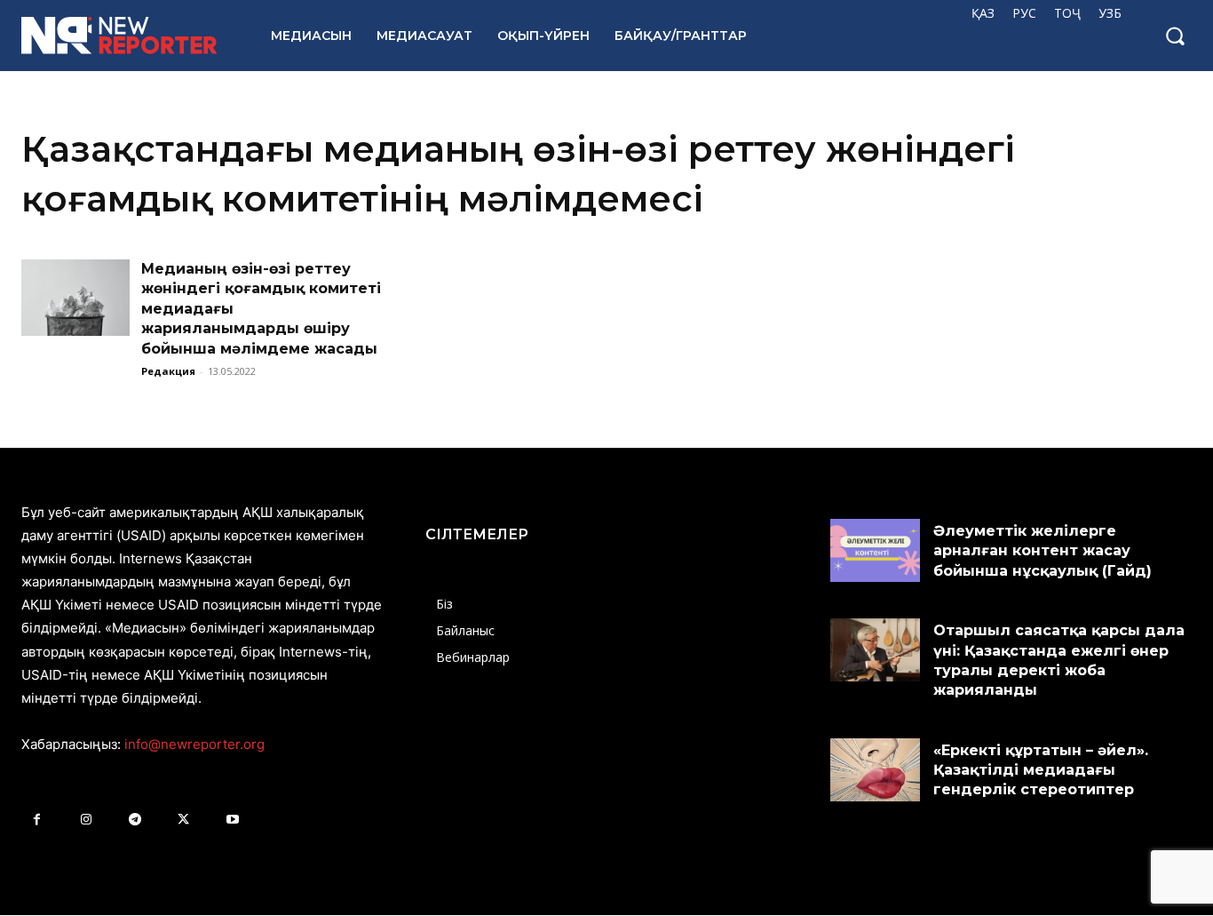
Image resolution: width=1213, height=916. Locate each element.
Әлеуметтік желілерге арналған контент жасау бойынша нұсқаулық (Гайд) (1042, 550)
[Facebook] (36, 819)
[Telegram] (134, 819)
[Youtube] (232, 819)
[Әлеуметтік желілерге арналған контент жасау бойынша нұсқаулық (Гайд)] (875, 550)
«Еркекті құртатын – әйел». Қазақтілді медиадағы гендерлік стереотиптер (1040, 770)
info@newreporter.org (194, 744)
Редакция (168, 371)
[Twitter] (183, 819)
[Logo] (126, 35)
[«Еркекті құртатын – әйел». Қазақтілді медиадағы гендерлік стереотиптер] (875, 769)
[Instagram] (85, 819)
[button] (1175, 35)
